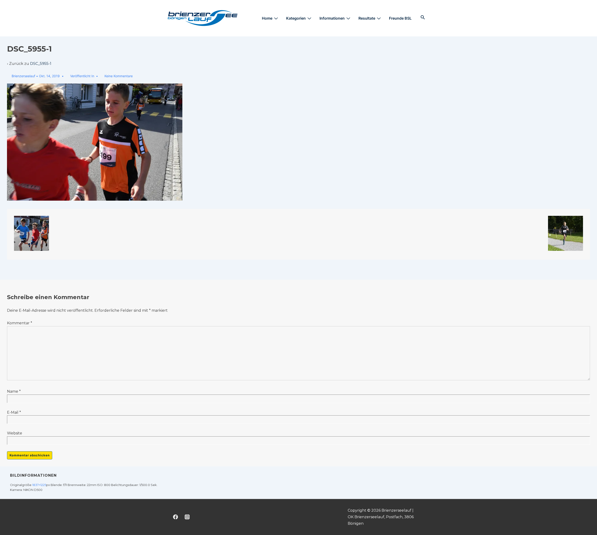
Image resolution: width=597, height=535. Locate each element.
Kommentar (19, 323)
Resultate (366, 18)
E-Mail (12, 412)
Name (12, 391)
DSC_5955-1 (40, 63)
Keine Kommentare (118, 76)
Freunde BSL (400, 18)
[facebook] (175, 517)
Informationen (332, 18)
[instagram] (187, 517)
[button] (422, 18)
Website (14, 433)
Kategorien (296, 18)
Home (267, 18)
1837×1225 (39, 485)
